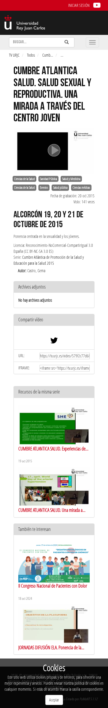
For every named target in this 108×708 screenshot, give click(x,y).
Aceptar (54, 700)
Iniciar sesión (78, 5)
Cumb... (47, 55)
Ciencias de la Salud (24, 179)
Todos (31, 55)
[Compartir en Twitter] (54, 342)
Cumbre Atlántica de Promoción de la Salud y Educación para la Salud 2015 (49, 260)
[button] (54, 320)
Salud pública (60, 187)
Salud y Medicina (71, 179)
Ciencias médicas (81, 187)
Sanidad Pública (48, 179)
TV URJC (14, 55)
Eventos (44, 187)
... (62, 55)
